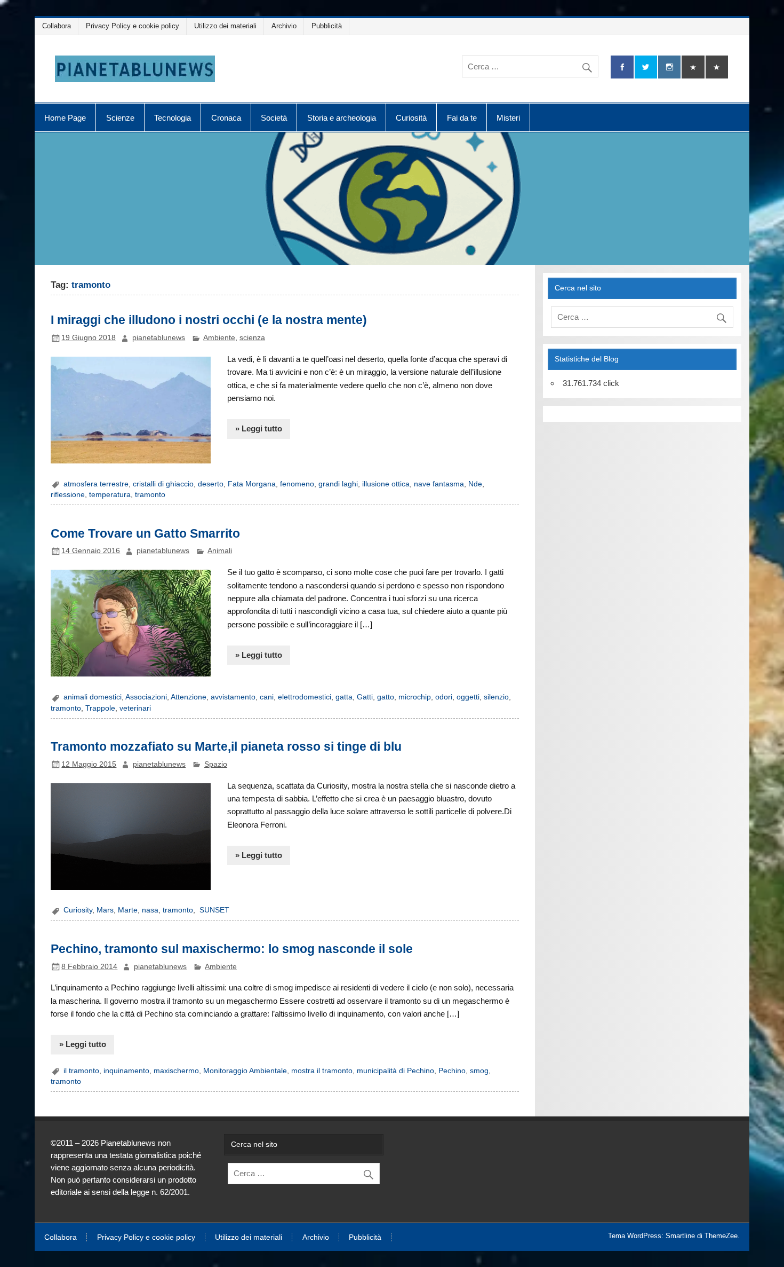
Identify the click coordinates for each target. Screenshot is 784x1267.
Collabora (56, 26)
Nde (475, 484)
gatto (385, 697)
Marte (128, 910)
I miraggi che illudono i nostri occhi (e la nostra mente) (209, 320)
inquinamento (126, 1071)
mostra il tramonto (322, 1071)
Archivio (284, 26)
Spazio (215, 764)
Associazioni (146, 697)
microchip (414, 697)
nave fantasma (439, 484)
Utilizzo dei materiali (225, 26)
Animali (219, 551)
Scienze (120, 117)
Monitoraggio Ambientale (245, 1071)
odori (443, 697)
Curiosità (411, 117)
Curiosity (77, 910)
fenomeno (297, 484)
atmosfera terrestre (96, 484)
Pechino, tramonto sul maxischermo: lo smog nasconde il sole (232, 949)
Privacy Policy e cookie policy (132, 26)
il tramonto (81, 1071)
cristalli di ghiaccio (163, 484)
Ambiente (219, 338)
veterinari (135, 708)
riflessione (68, 495)
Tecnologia (172, 117)
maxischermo (176, 1071)
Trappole (100, 708)
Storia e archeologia (341, 117)
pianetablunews (158, 338)
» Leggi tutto (258, 428)
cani (267, 697)
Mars (105, 910)
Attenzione (188, 697)
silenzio (496, 697)
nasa (150, 910)
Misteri (508, 117)
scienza (252, 338)
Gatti (365, 697)
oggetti (468, 697)
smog (479, 1071)
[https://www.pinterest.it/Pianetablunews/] (693, 67)
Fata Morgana (252, 484)
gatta (344, 697)
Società (274, 117)
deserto (210, 484)
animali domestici (92, 697)
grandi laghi (338, 484)
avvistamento (233, 697)
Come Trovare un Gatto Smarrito (145, 533)
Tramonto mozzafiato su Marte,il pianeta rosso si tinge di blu (226, 746)
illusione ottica (386, 484)
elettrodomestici (304, 697)
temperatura (110, 495)
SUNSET (213, 910)
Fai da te (462, 117)
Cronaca (226, 117)
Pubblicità (326, 26)
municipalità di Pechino (395, 1071)
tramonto (150, 495)
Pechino (452, 1071)
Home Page (65, 117)
